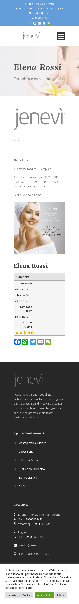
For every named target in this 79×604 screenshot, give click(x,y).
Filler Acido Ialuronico (31, 469)
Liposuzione (25, 451)
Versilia (50, 8)
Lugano (60, 8)
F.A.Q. (22, 486)
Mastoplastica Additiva (32, 443)
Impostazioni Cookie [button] (19, 595)
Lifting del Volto (28, 460)
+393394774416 (42, 524)
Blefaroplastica (27, 477)
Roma (41, 8)
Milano (22, 8)
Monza (32, 8)
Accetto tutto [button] (44, 595)
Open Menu (61, 36)
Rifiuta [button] (61, 595)
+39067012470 (33, 519)
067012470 (41, 17)
